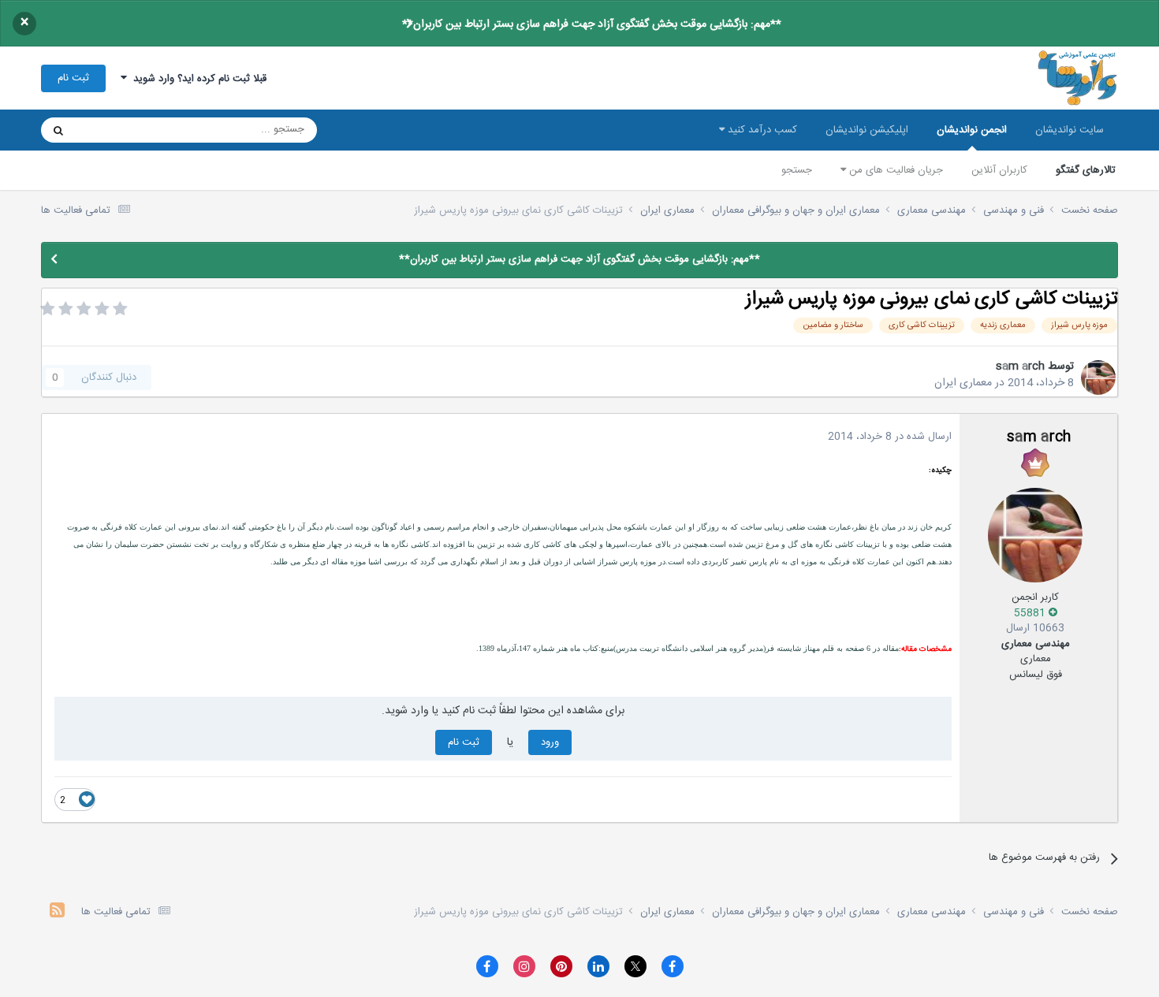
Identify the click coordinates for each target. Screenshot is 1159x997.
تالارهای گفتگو (1086, 170)
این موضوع (118, 130)
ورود (550, 742)
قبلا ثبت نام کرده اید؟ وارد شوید (196, 78)
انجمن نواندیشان (972, 130)
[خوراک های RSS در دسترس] (57, 912)
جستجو (796, 170)
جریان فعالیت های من (894, 170)
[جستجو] (58, 130)
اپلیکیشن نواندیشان (866, 130)
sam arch (1020, 366)
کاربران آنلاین (999, 170)
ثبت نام (73, 78)
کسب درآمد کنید (761, 130)
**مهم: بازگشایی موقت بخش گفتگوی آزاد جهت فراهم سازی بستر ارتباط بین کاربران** (591, 24)
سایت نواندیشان (1069, 130)
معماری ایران (963, 383)
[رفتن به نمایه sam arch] (1098, 377)
